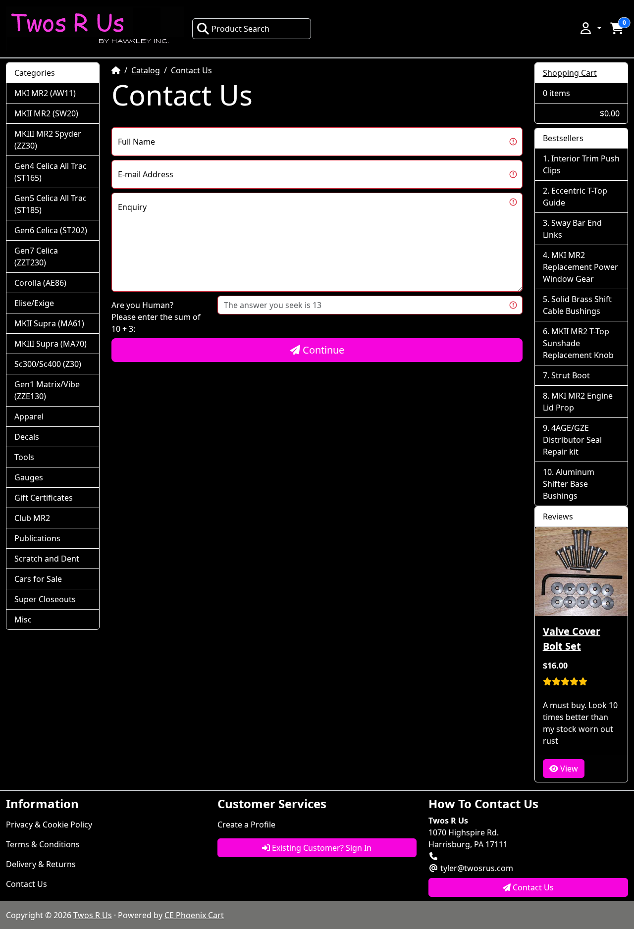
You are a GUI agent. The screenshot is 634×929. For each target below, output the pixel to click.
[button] (590, 28)
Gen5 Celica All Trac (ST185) (50, 204)
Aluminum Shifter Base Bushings (568, 483)
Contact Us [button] (532, 887)
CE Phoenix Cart (194, 915)
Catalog (145, 70)
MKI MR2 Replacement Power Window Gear (580, 267)
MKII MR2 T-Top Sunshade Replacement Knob (578, 343)
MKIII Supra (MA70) (50, 343)
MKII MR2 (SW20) (46, 113)
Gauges (28, 477)
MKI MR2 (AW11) (45, 93)
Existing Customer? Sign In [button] (320, 847)
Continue (322, 350)
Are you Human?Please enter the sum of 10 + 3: (156, 317)
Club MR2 (32, 518)
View (568, 768)
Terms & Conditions (43, 844)
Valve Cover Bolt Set (571, 638)
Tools (24, 457)
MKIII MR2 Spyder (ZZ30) (47, 139)
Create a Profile (246, 824)
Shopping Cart (570, 72)
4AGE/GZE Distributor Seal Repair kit (572, 439)
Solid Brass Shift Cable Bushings (577, 305)
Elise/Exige (34, 303)
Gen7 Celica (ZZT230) (36, 256)
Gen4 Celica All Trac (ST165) (50, 171)
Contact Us (26, 883)
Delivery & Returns (41, 864)
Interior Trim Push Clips (581, 164)
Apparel (29, 416)
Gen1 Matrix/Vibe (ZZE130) (47, 390)
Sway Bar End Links (572, 228)
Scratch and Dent (46, 558)
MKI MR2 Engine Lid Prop (578, 401)
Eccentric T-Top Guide (575, 196)
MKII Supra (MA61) (49, 323)
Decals (26, 436)
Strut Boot (570, 375)
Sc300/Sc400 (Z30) (47, 364)
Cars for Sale (38, 578)
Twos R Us (92, 915)
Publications (37, 538)
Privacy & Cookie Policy (49, 824)
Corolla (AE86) (40, 282)
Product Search (240, 28)
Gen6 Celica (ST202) (50, 230)
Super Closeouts (45, 599)
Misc (23, 619)
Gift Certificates (43, 497)
